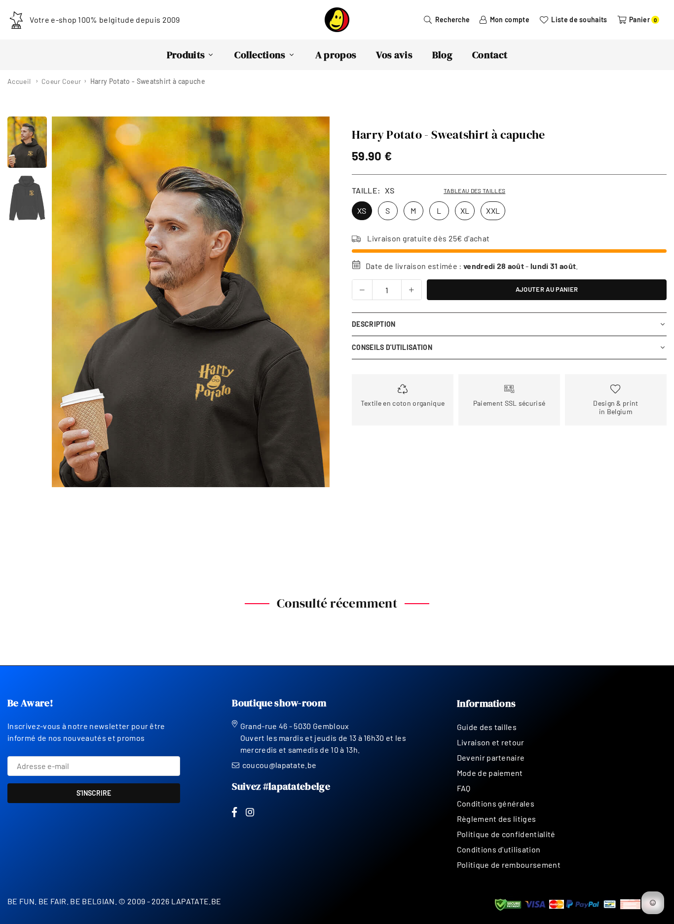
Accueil (19, 81)
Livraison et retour (490, 742)
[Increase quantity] (411, 290)
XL (465, 210)
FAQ (464, 788)
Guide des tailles (487, 727)
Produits (186, 55)
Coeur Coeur (61, 81)
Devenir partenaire (491, 757)
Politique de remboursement (509, 864)
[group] (191, 301)
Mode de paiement (490, 772)
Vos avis (394, 55)
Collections (260, 55)
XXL (493, 210)
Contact (489, 55)
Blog (442, 55)
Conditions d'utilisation (499, 849)
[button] (316, 302)
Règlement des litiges (496, 818)
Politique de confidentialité (506, 834)
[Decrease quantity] (362, 290)
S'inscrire (93, 793)
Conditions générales (495, 803)
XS (362, 210)
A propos (336, 55)
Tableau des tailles (474, 190)
